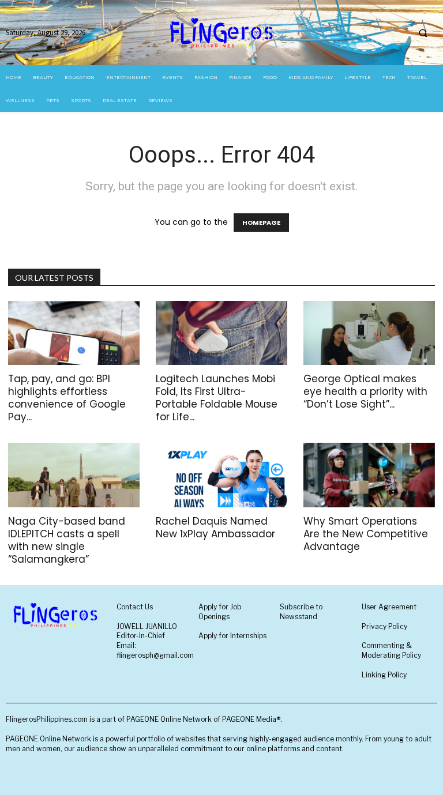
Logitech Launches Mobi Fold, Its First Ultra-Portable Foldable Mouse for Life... (216, 398)
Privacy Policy (384, 626)
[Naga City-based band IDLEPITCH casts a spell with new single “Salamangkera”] (74, 475)
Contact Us (135, 606)
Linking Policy (384, 674)
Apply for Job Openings (220, 611)
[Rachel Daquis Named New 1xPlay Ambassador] (221, 475)
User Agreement (389, 606)
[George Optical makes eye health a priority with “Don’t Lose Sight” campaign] (369, 333)
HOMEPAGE (261, 222)
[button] (422, 32)
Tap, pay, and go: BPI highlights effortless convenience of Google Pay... (67, 398)
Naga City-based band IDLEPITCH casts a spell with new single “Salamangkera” (66, 540)
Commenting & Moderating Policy (391, 650)
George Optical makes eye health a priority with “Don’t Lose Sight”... (365, 391)
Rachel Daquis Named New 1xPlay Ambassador (215, 527)
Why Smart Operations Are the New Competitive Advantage (365, 533)
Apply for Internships (232, 635)
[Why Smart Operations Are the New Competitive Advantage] (369, 475)
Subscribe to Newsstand (301, 611)
